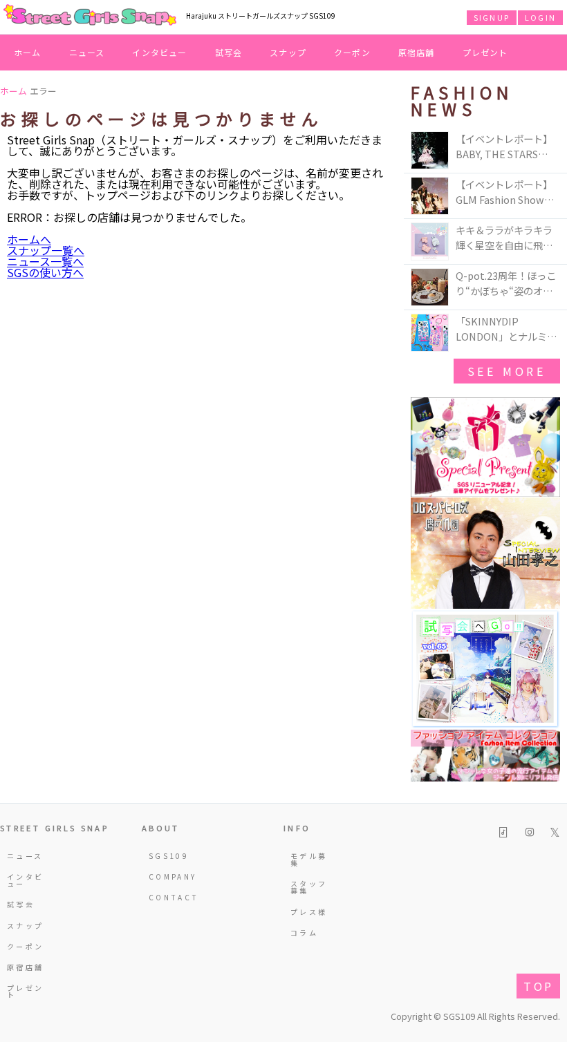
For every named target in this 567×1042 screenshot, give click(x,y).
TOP (538, 986)
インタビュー (159, 52)
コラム (304, 932)
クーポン (352, 52)
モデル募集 (308, 859)
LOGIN (540, 17)
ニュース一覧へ (45, 261)
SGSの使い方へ (45, 272)
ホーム (27, 52)
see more (506, 371)
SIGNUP (492, 17)
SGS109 (169, 856)
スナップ (288, 52)
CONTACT (170, 897)
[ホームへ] (89, 15)
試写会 (229, 52)
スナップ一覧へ (45, 250)
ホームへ (29, 239)
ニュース (87, 52)
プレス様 (308, 912)
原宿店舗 (416, 52)
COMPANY (170, 876)
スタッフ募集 (308, 887)
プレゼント (485, 52)
